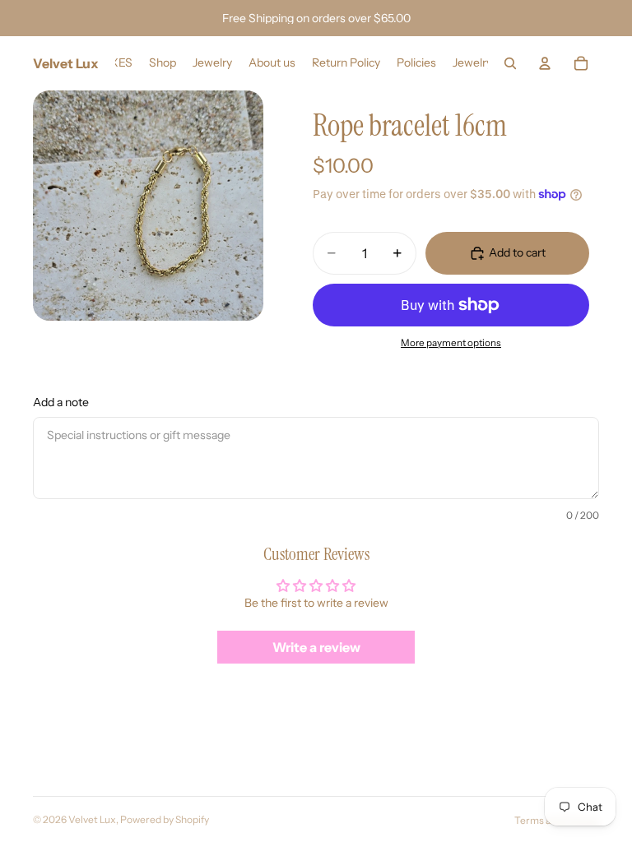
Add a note (61, 402)
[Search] (510, 63)
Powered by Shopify (164, 819)
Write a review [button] (316, 647)
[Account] (545, 63)
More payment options (451, 343)
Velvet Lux (92, 819)
